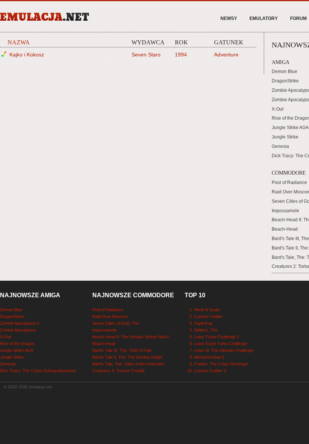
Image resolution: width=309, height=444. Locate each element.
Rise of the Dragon (17, 343)
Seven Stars (146, 55)
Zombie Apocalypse (18, 330)
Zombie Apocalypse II (19, 323)
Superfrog (203, 323)
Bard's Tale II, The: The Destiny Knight (127, 357)
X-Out (277, 109)
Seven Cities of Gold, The (115, 323)
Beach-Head (285, 229)
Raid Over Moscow (110, 316)
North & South (207, 309)
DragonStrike (285, 81)
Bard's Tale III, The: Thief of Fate (122, 350)
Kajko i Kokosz (26, 55)
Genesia (280, 146)
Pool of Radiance (289, 182)
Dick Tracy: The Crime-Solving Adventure (38, 370)
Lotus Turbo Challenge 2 (216, 337)
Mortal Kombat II (209, 357)
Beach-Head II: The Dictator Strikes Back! (130, 337)
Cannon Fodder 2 (210, 370)
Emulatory (263, 18)
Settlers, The (205, 330)
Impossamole (285, 210)
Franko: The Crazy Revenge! (221, 364)
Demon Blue (284, 71)
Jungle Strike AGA (290, 127)
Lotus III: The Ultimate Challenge (223, 350)
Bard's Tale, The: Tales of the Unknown (128, 364)
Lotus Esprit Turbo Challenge (220, 343)
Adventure (226, 55)
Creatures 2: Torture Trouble (118, 370)
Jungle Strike (285, 137)
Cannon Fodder (208, 316)
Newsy (228, 18)
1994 (181, 55)
